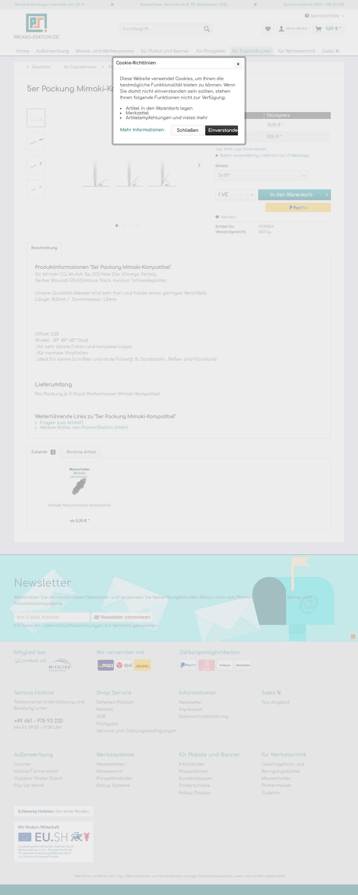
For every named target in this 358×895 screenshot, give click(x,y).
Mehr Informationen (142, 130)
